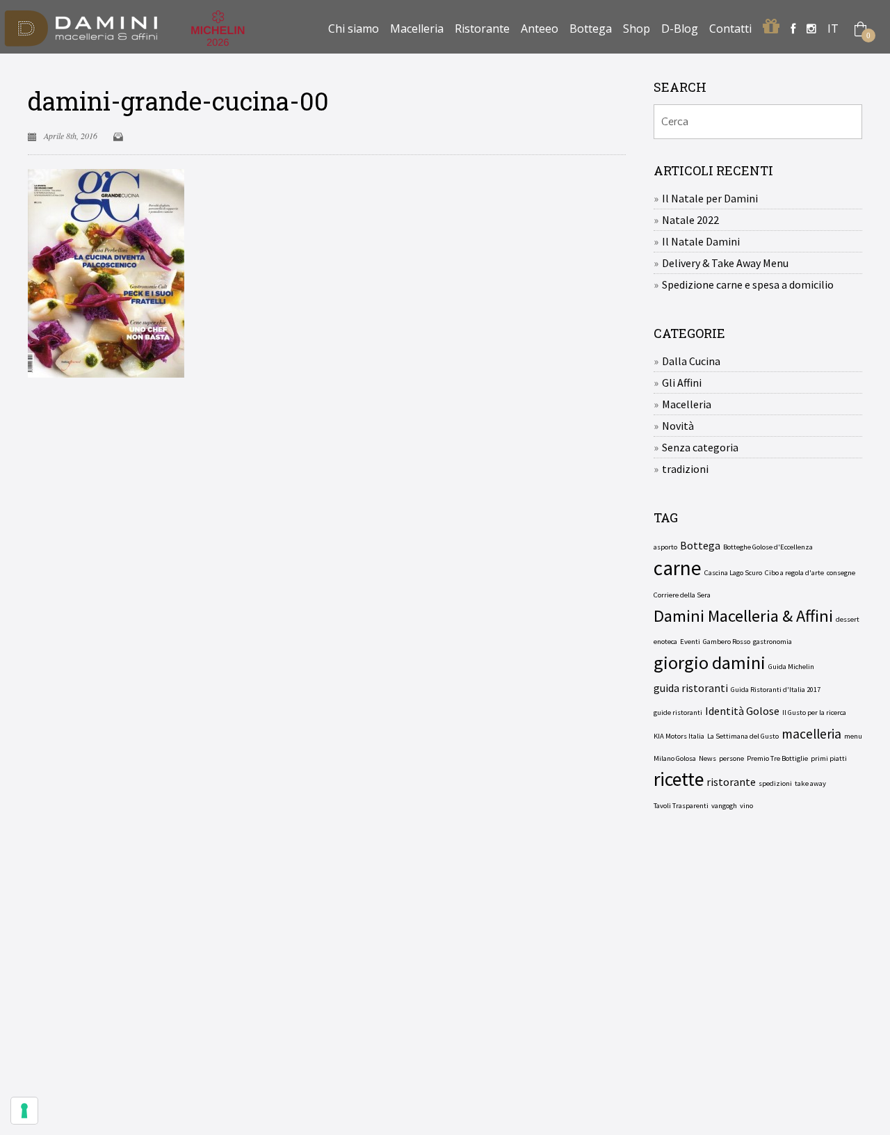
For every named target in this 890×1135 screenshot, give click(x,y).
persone (731, 758)
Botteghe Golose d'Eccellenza (768, 547)
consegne (841, 572)
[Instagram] (811, 28)
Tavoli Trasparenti (681, 805)
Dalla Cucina (691, 361)
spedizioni (775, 783)
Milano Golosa (675, 758)
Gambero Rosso (726, 641)
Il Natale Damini (701, 241)
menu (853, 736)
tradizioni (685, 469)
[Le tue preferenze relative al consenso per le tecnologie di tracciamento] (24, 1110)
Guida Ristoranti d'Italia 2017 (775, 689)
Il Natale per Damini (710, 198)
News (707, 758)
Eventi (690, 641)
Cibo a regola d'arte (794, 572)
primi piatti (829, 758)
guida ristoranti (691, 688)
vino (746, 805)
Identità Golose (742, 711)
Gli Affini (682, 382)
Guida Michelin (791, 666)
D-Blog (679, 28)
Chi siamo (353, 28)
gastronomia (772, 641)
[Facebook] (793, 28)
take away (810, 783)
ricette (679, 779)
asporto (665, 547)
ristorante (731, 782)
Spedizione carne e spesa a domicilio (748, 284)
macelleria (811, 733)
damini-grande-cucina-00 (178, 101)
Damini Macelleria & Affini (743, 616)
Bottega (590, 28)
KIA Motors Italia (679, 736)
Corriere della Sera (682, 594)
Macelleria (417, 28)
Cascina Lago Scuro (733, 572)
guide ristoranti (678, 712)
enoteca (665, 641)
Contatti (730, 28)
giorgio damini (710, 662)
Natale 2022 (690, 220)
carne (678, 568)
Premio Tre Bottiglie (777, 758)
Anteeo (539, 28)
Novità (678, 426)
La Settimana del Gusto (743, 736)
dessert (847, 619)
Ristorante (482, 28)
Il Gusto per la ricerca (814, 712)
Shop (636, 28)
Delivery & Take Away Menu (725, 263)
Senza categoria (700, 447)
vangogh (724, 805)
